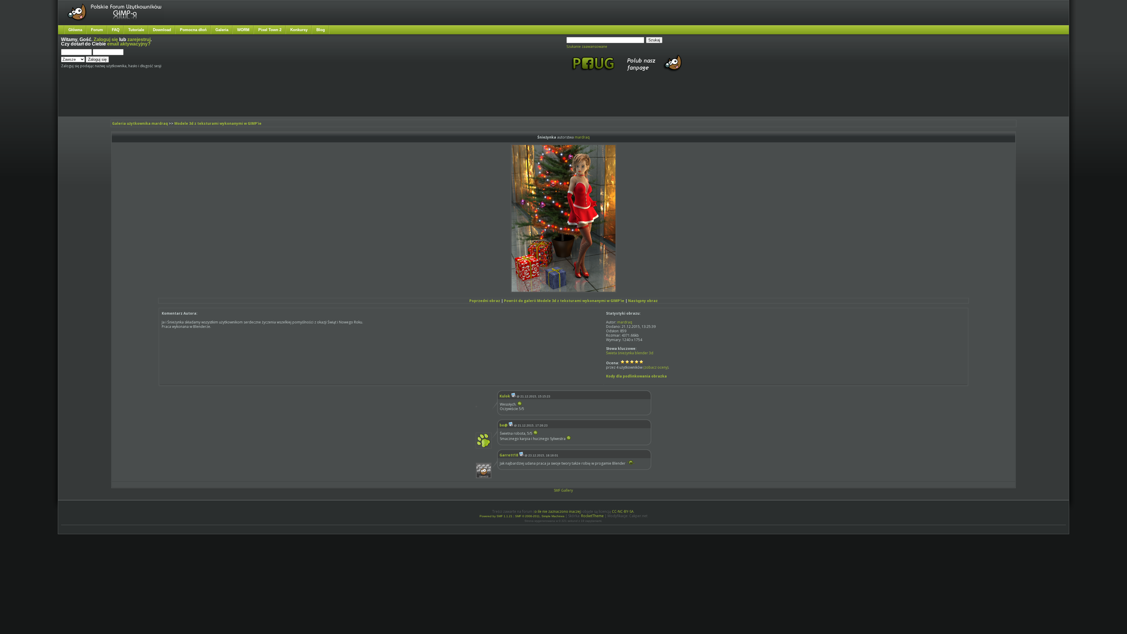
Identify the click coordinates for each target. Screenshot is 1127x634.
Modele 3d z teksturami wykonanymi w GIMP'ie (217, 123)
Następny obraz (643, 300)
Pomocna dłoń (193, 30)
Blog (320, 30)
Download (162, 30)
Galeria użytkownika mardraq (140, 123)
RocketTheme (592, 515)
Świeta (611, 352)
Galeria (221, 30)
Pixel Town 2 (269, 30)
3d (651, 352)
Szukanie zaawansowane (586, 46)
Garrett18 (509, 455)
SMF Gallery (563, 490)
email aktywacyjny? (129, 43)
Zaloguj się (106, 39)
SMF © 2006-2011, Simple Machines (539, 516)
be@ (503, 425)
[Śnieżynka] (563, 291)
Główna (75, 30)
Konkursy (299, 30)
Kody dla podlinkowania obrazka (636, 376)
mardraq (582, 137)
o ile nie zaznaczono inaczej (557, 511)
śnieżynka (626, 352)
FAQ (115, 30)
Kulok (505, 396)
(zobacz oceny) (655, 367)
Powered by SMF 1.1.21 (496, 516)
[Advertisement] (171, 99)
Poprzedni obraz (484, 300)
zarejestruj (139, 39)
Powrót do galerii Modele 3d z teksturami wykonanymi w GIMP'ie (564, 300)
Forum (97, 30)
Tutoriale (136, 30)
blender (641, 352)
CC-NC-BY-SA (623, 511)
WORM (243, 30)
